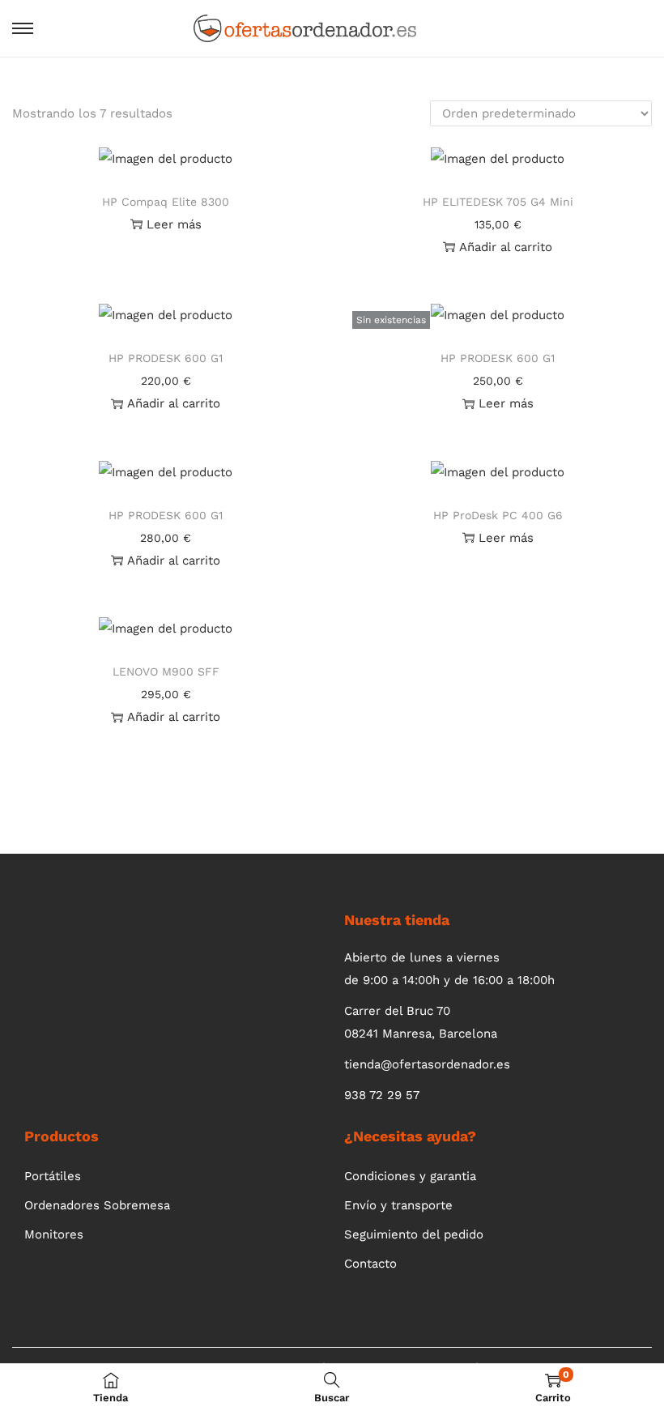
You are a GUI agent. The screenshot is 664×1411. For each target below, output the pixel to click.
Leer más (174, 224)
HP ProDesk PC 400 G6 (498, 515)
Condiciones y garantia (410, 1176)
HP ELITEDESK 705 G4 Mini (498, 201)
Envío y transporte (398, 1205)
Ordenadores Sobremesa (97, 1205)
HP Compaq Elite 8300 (165, 201)
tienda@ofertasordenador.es (427, 1064)
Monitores (53, 1234)
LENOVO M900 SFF (166, 671)
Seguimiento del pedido (413, 1234)
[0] (630, 28)
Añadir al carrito (505, 247)
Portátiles (52, 1176)
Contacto (370, 1263)
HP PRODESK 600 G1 (166, 358)
